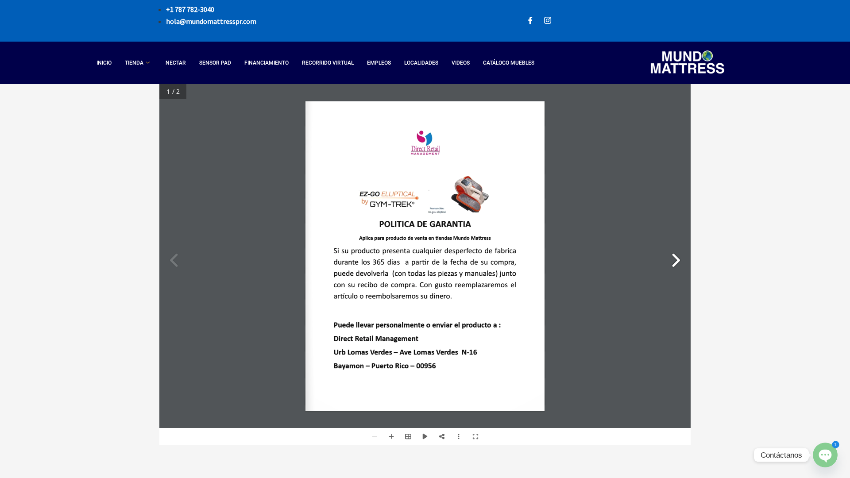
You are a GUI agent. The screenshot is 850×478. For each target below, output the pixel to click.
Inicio (104, 63)
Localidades (421, 63)
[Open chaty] (825, 455)
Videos (461, 63)
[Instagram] (547, 21)
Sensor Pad (215, 63)
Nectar (176, 63)
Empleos (379, 63)
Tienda (134, 63)
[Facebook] (530, 21)
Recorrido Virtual (328, 63)
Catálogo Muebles (508, 63)
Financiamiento (266, 63)
